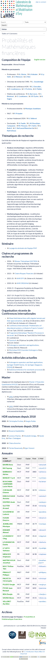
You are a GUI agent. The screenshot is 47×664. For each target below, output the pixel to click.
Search (4, 25)
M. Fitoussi (22, 126)
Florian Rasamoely (15, 448)
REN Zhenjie (7, 594)
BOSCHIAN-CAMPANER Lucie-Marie (8, 483)
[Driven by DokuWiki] (23, 659)
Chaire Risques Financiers (24, 273)
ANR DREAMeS (23, 283)
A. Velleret (32, 118)
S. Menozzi (18, 77)
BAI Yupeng (7, 468)
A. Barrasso (32, 94)
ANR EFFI (20, 278)
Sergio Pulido (31, 421)
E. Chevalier (36, 86)
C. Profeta (28, 89)
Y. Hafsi (33, 126)
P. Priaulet (18, 113)
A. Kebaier (33, 74)
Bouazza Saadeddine (16, 431)
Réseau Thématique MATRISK (26, 261)
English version (39, 59)
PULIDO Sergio (9, 584)
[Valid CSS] (41, 657)
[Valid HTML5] (32, 657)
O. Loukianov (22, 96)
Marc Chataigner (14, 438)
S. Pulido (38, 89)
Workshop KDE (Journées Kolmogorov (23, 350)
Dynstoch (12, 340)
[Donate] (14, 657)
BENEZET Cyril (9, 478)
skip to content (41, 2)
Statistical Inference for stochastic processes (26, 370)
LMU (11, 397)
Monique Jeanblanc (33, 108)
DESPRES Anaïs (9, 502)
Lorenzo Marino (15, 436)
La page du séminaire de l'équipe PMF (23, 248)
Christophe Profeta (16, 421)
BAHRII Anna (8, 465)
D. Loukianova (15, 89)
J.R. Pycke (34, 96)
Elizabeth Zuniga (30, 436)
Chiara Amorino (15, 443)
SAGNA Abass (8, 598)
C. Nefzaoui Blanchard (24, 128)
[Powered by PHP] (23, 657)
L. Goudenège (37, 82)
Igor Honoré (29, 448)
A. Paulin (22, 123)
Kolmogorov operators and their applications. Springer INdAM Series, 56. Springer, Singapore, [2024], (25, 364)
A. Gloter (22, 74)
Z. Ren (27, 77)
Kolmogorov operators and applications (24, 345)
